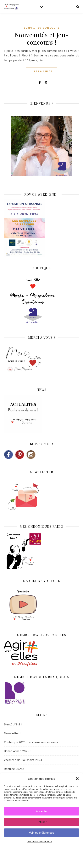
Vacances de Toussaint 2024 (23, 760)
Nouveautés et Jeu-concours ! (42, 38)
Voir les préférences (41, 832)
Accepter (41, 811)
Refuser (41, 822)
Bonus (29, 27)
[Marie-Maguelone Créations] (11, 6)
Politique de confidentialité (39, 841)
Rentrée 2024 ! (14, 769)
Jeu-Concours (47, 27)
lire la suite (41, 71)
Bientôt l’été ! (13, 724)
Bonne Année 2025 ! (17, 751)
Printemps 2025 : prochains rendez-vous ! (31, 742)
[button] (77, 779)
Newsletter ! (12, 733)
